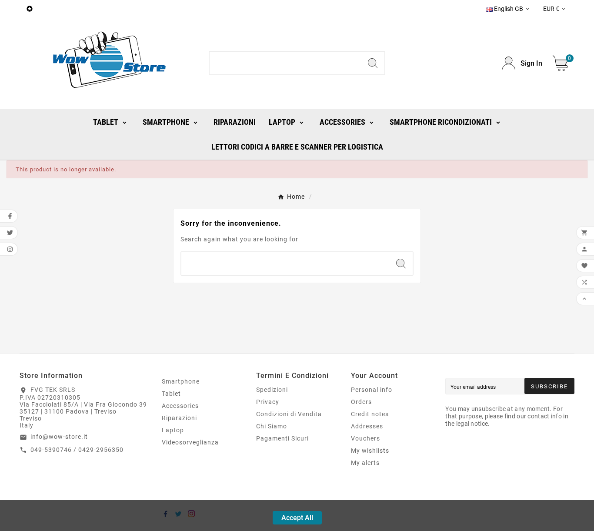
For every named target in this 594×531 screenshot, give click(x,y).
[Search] (372, 63)
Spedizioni (272, 389)
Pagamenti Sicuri (282, 438)
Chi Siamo (271, 426)
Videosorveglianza (190, 442)
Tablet (171, 393)
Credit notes (370, 414)
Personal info (371, 389)
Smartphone (181, 381)
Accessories (180, 405)
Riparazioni (179, 417)
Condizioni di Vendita (289, 414)
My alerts (365, 462)
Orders (361, 401)
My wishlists (370, 450)
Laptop (173, 430)
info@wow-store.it (59, 436)
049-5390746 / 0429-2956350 (76, 449)
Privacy (267, 401)
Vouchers (365, 438)
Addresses (367, 426)
